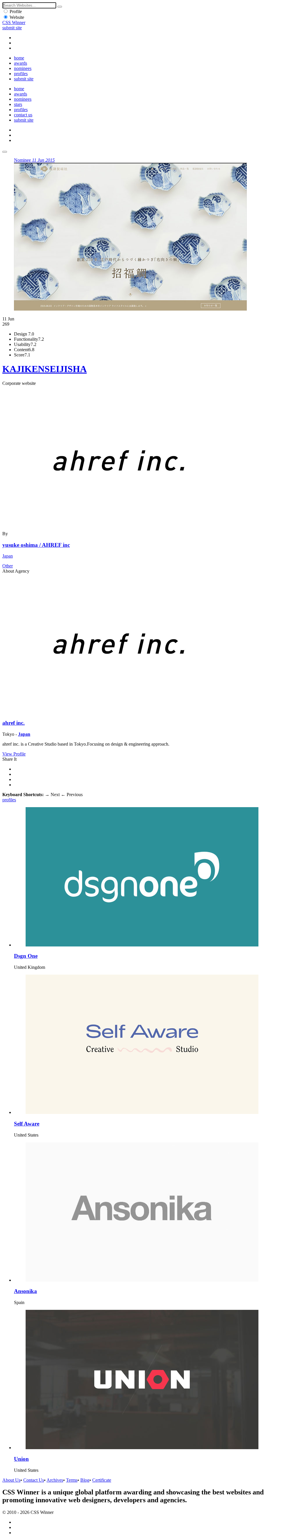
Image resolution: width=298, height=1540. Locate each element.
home (19, 57)
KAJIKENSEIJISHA (44, 369)
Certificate (101, 1480)
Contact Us (33, 1480)
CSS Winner (13, 22)
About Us (11, 1480)
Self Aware (26, 1124)
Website (17, 17)
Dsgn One (26, 956)
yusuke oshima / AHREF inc (36, 545)
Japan (7, 555)
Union (21, 1459)
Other (7, 565)
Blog (84, 1480)
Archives (55, 1480)
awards (20, 63)
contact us (23, 114)
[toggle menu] (4, 152)
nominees (22, 68)
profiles (21, 73)
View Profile (14, 753)
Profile (16, 11)
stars (18, 104)
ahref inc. (13, 723)
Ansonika (25, 1291)
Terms (71, 1480)
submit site (12, 27)
